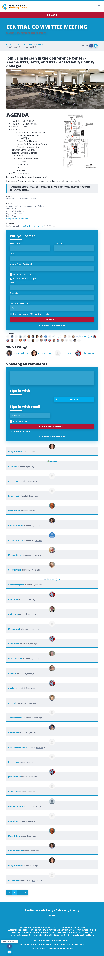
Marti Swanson (15, 658)
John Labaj (13, 599)
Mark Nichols (14, 510)
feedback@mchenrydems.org (32, 927)
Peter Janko (42, 353)
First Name (15, 243)
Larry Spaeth (86, 353)
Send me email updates (24, 274)
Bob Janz (12, 673)
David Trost (13, 644)
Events (18, 44)
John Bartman (64, 353)
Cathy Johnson (14, 570)
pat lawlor (13, 703)
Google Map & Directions (17, 218)
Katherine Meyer (15, 540)
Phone (13, 282)
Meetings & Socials (33, 44)
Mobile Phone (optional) (21, 264)
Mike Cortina (14, 880)
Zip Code (14, 293)
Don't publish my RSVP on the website (31, 314)
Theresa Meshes (15, 717)
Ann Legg (12, 688)
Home (9, 44)
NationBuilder (50, 948)
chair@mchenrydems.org (32, 226)
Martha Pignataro (16, 806)
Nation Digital (66, 948)
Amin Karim (13, 614)
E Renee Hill (13, 732)
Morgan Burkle (20, 353)
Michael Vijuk (14, 629)
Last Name (59, 243)
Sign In (74, 399)
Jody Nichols (13, 821)
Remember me (20, 421)
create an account (21, 431)
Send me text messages (24, 279)
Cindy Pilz (12, 466)
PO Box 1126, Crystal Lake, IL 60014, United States (52, 940)
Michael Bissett (15, 555)
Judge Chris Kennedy (17, 747)
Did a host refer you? (20, 303)
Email (12, 254)
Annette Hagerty (16, 584)
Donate (52, 15)
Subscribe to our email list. (73, 927)
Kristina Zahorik (15, 525)
